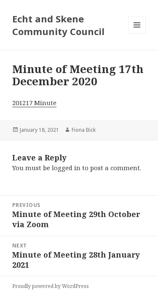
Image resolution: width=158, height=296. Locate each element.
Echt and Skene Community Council (58, 25)
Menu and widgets (137, 33)
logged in (66, 167)
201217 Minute (34, 102)
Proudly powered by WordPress (50, 286)
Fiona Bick (84, 129)
